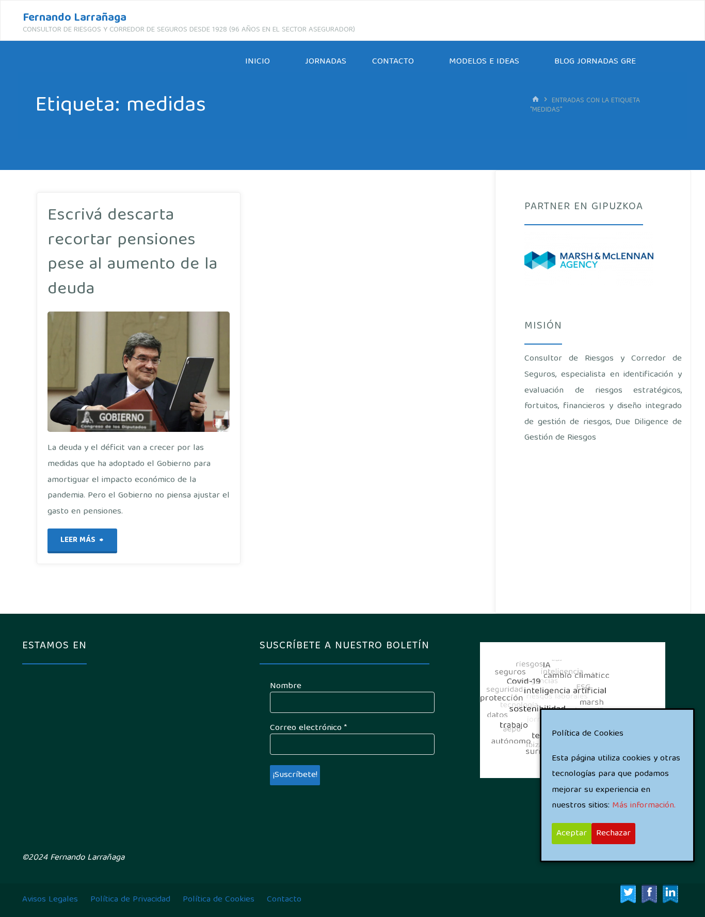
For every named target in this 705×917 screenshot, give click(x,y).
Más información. (644, 805)
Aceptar (571, 833)
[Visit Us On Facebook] (649, 894)
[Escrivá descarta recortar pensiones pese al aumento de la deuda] (168, 372)
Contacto (284, 899)
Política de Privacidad (130, 899)
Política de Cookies (218, 899)
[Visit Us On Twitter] (627, 894)
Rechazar (613, 833)
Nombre (285, 686)
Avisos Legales (50, 899)
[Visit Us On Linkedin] (670, 894)
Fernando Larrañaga (74, 18)
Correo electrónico (308, 728)
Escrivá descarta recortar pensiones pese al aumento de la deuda (132, 252)
